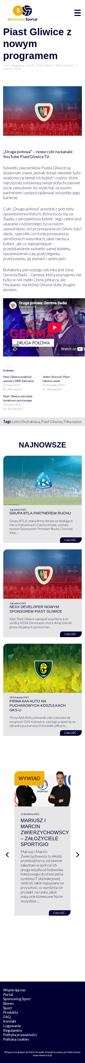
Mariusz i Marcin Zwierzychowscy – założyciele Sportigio (45, 832)
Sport (7, 1008)
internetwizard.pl (42, 1055)
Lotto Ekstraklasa (26, 421)
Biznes (8, 1003)
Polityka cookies (16, 1039)
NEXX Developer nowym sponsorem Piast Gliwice (35, 609)
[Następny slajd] (78, 855)
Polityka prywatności (20, 1034)
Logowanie (12, 1025)
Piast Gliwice (51, 421)
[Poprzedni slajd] (7, 855)
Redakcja (18, 65)
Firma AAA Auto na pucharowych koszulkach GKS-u (37, 705)
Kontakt (9, 1021)
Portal (8, 994)
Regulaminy (12, 1030)
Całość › (71, 540)
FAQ (7, 1017)
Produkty (10, 1012)
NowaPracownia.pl (55, 1052)
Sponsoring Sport (17, 998)
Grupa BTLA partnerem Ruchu (40, 513)
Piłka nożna (72, 421)
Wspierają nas (14, 990)
